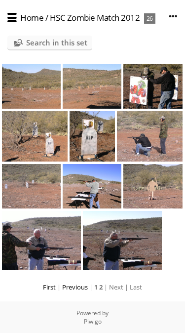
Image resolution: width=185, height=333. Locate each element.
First (49, 287)
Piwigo (93, 321)
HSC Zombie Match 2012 (95, 17)
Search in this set (56, 42)
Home (31, 17)
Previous (75, 287)
